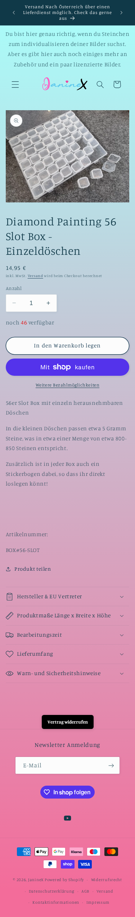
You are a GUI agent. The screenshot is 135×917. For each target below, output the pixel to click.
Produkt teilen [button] (32, 569)
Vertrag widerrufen (68, 722)
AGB (85, 891)
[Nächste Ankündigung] (121, 12)
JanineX (36, 879)
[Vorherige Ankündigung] (14, 12)
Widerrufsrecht (106, 879)
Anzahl (14, 288)
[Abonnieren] (111, 765)
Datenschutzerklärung (52, 891)
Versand (35, 275)
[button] (15, 84)
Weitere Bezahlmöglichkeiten (67, 385)
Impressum (98, 902)
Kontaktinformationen (55, 902)
